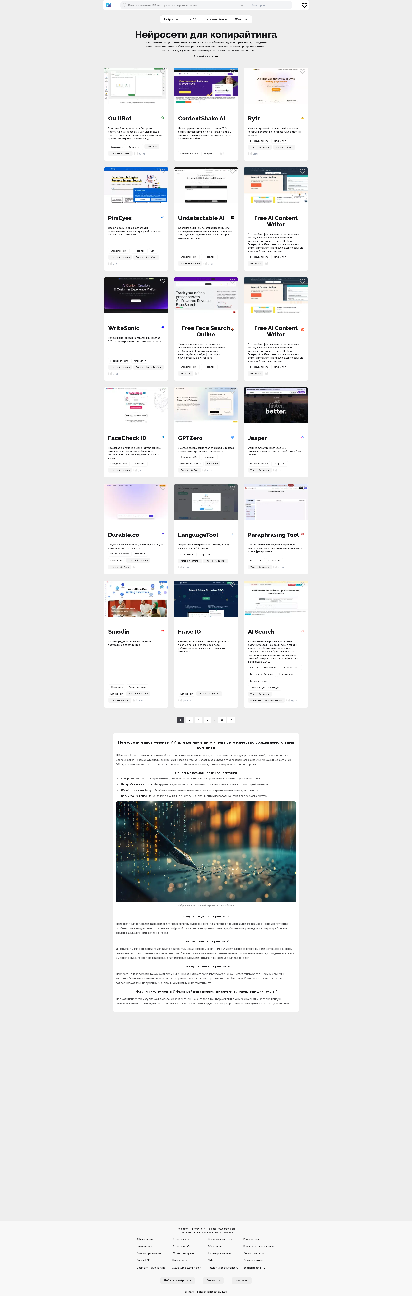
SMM (210, 1260)
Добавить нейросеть (177, 1280)
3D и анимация (145, 1239)
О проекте (213, 1280)
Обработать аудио (183, 1253)
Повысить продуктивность (223, 1267)
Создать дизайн (181, 1246)
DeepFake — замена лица (151, 1267)
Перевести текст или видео (259, 1246)
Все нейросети (203, 56)
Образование (215, 1246)
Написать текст (145, 1246)
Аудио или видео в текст (186, 1267)
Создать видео (181, 1239)
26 (222, 720)
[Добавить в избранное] (162, 71)
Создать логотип (253, 1260)
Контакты (241, 1280)
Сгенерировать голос (220, 1239)
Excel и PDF (143, 1260)
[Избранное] (304, 5)
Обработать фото (253, 1253)
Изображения (251, 1239)
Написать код (180, 1260)
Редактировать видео (220, 1253)
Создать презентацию (149, 1253)
